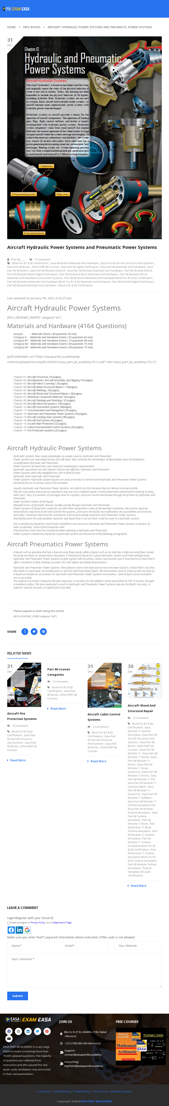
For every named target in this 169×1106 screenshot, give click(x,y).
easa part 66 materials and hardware (123, 267)
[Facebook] (9, 1031)
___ (23, 259)
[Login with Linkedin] (19, 930)
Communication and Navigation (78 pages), (52, 410)
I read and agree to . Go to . (41, 922)
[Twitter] (37, 1031)
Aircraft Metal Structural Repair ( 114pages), (52, 387)
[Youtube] (9, 1038)
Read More (18, 760)
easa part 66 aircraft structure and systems (127, 263)
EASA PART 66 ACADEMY (96, 1101)
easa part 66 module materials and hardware (94, 270)
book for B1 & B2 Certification (30, 263)
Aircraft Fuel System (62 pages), (45, 420)
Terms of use (101, 1091)
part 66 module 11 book (139, 821)
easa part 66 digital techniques (80, 267)
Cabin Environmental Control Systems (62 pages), (55, 427)
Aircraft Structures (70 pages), (44, 377)
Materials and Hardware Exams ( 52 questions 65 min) (61, 337)
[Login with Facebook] (11, 930)
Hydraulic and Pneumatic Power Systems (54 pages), (57, 413)
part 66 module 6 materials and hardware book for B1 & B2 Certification (108, 278)
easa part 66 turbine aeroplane (143, 816)
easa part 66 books (18, 267)
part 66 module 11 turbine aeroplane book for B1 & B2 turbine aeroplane (142, 855)
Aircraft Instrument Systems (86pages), (49, 407)
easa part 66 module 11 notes (142, 773)
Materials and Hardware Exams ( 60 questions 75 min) (62, 344)
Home (11, 27)
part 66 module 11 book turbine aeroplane (141, 827)
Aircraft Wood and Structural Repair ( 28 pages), (54, 393)
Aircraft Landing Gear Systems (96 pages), (51, 417)
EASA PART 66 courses (45, 267)
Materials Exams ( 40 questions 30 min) (54, 334)
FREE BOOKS (31, 27)
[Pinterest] (47, 1031)
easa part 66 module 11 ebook (142, 760)
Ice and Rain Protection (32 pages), (47, 423)
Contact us (44, 1091)
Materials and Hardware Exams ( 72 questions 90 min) (62, 340)
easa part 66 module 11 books (142, 755)
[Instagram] (18, 1031)
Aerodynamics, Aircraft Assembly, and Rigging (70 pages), (60, 380)
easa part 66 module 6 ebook (47, 270)
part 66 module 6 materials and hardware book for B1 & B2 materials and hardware (58, 281)
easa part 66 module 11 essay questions (140, 768)
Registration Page (62, 922)
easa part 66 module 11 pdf (142, 777)
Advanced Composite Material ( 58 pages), (51, 397)
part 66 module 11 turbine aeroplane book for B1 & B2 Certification (142, 844)
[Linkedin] (28, 1031)
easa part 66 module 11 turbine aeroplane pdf (142, 803)
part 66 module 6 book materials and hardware (89, 274)
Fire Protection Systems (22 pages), (47, 430)
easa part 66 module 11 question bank (142, 784)
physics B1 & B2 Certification (75, 285)
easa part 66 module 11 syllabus (142, 796)
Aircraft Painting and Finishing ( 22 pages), (51, 400)
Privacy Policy (38, 922)
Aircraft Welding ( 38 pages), (43, 390)
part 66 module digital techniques (133, 281)
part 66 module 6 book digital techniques (32, 274)
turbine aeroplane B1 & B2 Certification (139, 871)
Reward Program (121, 1091)
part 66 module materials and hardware (31, 285)
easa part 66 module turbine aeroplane (140, 810)
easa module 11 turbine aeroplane (139, 731)
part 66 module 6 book (138, 270)
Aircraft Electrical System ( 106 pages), (49, 403)
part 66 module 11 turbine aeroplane (142, 834)
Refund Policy (61, 1091)
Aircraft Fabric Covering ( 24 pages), (47, 383)
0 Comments (42, 259)
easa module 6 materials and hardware (75, 263)
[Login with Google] (27, 930)
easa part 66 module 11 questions (140, 790)
